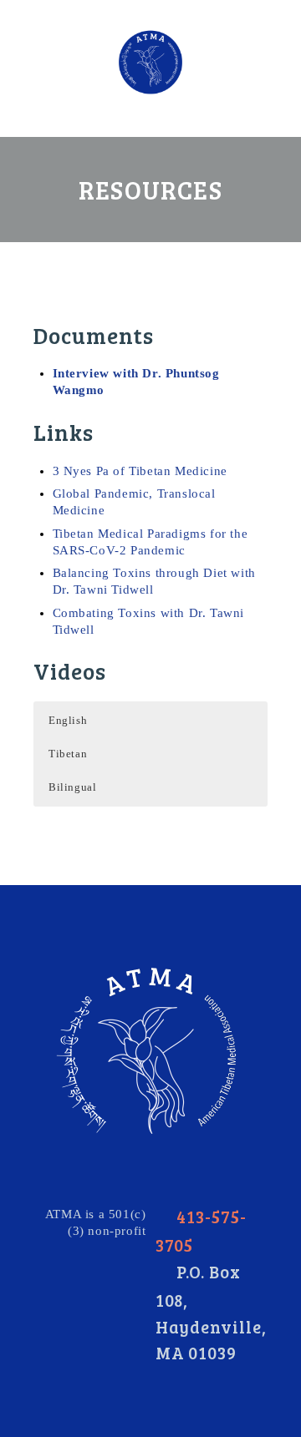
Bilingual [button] (72, 787)
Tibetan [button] (67, 753)
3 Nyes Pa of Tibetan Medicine (140, 471)
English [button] (67, 720)
